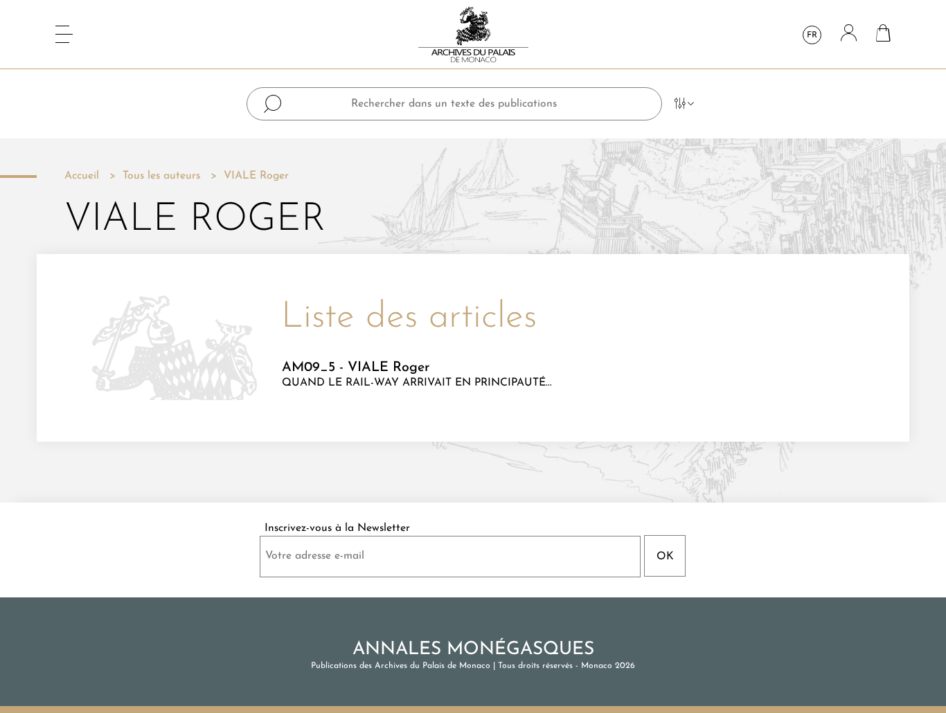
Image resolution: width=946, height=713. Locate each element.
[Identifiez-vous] (849, 34)
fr (812, 35)
